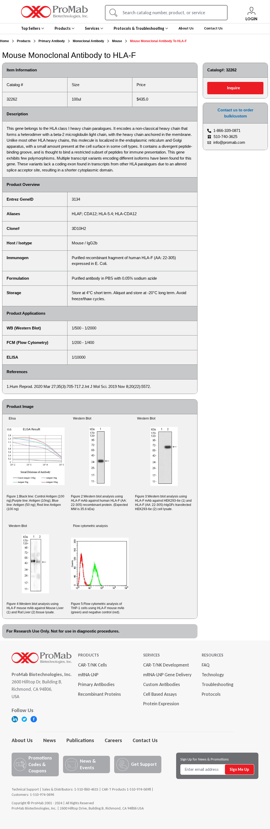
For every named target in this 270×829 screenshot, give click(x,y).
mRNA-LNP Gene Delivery (167, 675)
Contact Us (145, 740)
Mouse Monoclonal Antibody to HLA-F (158, 41)
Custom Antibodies (161, 684)
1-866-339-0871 (226, 130)
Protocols (211, 694)
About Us (22, 740)
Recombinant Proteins (99, 694)
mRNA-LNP (88, 675)
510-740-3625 (225, 136)
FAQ (205, 665)
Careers (113, 740)
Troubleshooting (217, 684)
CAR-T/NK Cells (92, 665)
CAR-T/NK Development (166, 665)
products (24, 41)
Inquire (233, 88)
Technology (213, 675)
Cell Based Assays (160, 694)
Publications (80, 740)
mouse (117, 41)
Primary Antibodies (96, 684)
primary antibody (51, 41)
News (49, 740)
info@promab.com (229, 142)
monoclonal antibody (88, 41)
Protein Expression (161, 704)
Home (4, 41)
